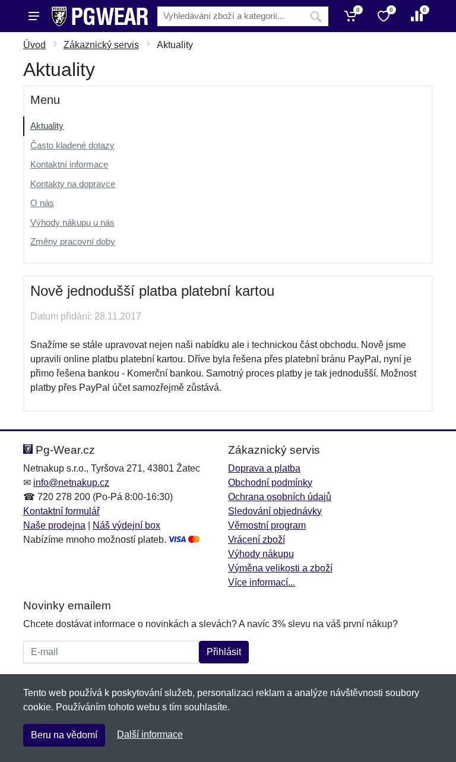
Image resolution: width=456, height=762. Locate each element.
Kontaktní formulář (61, 511)
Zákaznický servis (101, 45)
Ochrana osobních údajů (279, 497)
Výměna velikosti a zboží (280, 568)
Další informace (150, 734)
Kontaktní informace (69, 164)
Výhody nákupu (261, 554)
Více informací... (261, 582)
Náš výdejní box (126, 525)
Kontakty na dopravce (72, 184)
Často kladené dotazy (72, 145)
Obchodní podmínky (270, 483)
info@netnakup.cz (71, 483)
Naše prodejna (54, 525)
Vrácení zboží (256, 540)
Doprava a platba (264, 468)
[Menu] (34, 16)
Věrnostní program (267, 525)
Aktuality (47, 126)
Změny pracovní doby (72, 241)
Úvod (34, 45)
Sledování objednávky (275, 511)
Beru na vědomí (64, 735)
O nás (42, 203)
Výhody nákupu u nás (72, 222)
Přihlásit (224, 652)
